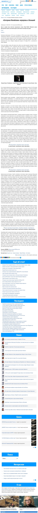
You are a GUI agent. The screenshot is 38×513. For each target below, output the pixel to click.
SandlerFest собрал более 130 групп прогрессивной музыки (15, 347)
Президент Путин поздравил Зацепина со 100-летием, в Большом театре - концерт (16, 265)
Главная (2, 17)
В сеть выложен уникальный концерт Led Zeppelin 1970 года (15, 339)
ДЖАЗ (21, 5)
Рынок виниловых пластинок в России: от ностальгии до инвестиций (15, 468)
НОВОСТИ (3, 10)
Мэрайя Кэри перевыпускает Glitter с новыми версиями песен (12, 304)
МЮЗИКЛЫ (32, 11)
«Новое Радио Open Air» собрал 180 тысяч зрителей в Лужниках (15, 358)
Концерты (2, 32)
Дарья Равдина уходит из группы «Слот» (9, 319)
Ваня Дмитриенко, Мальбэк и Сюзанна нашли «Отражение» (12, 306)
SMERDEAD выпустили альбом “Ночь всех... (9, 422)
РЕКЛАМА (13, 15)
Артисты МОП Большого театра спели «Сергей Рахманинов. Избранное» (14, 276)
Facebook (34, 1)
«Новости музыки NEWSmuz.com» (14, 249)
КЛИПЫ (13, 10)
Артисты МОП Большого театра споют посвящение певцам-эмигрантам (14, 283)
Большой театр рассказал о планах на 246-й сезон (10, 291)
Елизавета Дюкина (16, 253)
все (33, 480)
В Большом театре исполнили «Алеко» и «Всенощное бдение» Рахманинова (15, 275)
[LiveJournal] (6, 257)
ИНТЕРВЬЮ (27, 10)
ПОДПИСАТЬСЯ (7, 15)
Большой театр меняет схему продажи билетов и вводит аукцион (13, 266)
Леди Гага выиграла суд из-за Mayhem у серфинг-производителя (13, 329)
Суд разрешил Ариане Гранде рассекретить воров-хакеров (12, 318)
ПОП (6, 5)
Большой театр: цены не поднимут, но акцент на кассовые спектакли (13, 296)
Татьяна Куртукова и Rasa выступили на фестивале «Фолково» (15, 350)
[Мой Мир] (3, 257)
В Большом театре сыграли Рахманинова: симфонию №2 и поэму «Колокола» (15, 271)
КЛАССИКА (11, 5)
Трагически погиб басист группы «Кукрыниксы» (10, 316)
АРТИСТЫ (32, 13)
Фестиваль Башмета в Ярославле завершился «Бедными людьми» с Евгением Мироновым (20, 391)
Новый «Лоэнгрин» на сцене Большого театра (10, 278)
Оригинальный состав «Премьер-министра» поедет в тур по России (13, 315)
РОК (3, 5)
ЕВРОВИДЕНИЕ (5, 8)
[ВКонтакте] (1, 257)
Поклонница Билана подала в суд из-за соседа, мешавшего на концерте (14, 321)
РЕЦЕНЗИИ (22, 10)
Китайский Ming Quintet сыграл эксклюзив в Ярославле (14, 398)
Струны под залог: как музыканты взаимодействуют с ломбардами (15, 471)
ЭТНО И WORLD (28, 5)
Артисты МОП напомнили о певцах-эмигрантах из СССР (11, 281)
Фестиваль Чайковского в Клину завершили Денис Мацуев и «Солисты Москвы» (18, 354)
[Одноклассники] (2, 257)
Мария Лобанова (22, 253)
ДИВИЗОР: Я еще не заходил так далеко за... (9, 427)
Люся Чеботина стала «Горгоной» (7, 311)
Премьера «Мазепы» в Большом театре (8, 285)
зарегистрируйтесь (23, 255)
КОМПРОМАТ (13, 11)
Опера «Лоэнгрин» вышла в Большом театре (9, 273)
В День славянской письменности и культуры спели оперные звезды (13, 290)
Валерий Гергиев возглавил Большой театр (9, 270)
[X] (5, 257)
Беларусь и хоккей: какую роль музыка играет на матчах (13, 478)
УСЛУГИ (17, 15)
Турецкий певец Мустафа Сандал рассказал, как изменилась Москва (16, 383)
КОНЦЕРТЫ (8, 10)
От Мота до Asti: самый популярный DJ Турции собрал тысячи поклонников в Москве (19, 372)
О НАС (3, 15)
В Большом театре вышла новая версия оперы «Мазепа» (11, 288)
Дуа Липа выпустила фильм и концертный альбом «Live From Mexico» (16, 387)
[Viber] (8, 257)
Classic (5, 17)
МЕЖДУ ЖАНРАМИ (26, 11)
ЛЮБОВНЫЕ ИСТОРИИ (5, 11)
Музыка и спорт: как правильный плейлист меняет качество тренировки (16, 473)
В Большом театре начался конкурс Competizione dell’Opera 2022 (13, 280)
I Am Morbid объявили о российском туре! (8, 438)
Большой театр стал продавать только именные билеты (11, 268)
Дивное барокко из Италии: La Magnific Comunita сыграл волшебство (16, 395)
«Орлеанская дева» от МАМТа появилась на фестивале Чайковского (16, 369)
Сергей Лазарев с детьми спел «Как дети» (9, 312)
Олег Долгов (28, 253)
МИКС (17, 5)
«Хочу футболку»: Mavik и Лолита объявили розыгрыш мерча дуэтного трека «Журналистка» (17, 325)
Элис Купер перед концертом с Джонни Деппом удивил (11, 326)
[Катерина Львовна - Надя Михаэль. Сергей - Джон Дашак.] (19, 144)
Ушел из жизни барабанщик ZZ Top (8, 331)
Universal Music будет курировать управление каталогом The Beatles (14, 328)
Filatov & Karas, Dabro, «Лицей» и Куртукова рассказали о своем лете (16, 376)
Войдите (16, 255)
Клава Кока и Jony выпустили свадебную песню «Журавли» (12, 314)
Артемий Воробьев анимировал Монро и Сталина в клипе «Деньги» (13, 322)
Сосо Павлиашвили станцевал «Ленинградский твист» (11, 324)
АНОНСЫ (17, 10)
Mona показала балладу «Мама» (7, 309)
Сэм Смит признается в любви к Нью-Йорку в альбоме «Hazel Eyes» (13, 305)
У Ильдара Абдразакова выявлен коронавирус (10, 295)
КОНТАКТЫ (22, 15)
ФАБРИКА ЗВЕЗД (14, 13)
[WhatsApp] (9, 257)
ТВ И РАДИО (13, 8)
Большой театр (9, 253)
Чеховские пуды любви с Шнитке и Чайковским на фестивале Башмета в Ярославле (19, 409)
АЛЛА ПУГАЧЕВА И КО (21, 13)
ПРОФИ (28, 13)
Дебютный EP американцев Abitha (7, 443)
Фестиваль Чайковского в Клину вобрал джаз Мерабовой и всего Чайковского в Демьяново (20, 362)
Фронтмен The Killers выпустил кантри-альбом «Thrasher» (12, 308)
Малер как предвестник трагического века (9, 286)
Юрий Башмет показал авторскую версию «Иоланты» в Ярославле (16, 402)
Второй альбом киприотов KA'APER (8, 432)
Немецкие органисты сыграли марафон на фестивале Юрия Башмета (16, 406)
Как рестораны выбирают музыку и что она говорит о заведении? (15, 475)
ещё (33, 447)
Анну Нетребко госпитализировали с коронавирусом (11, 293)
